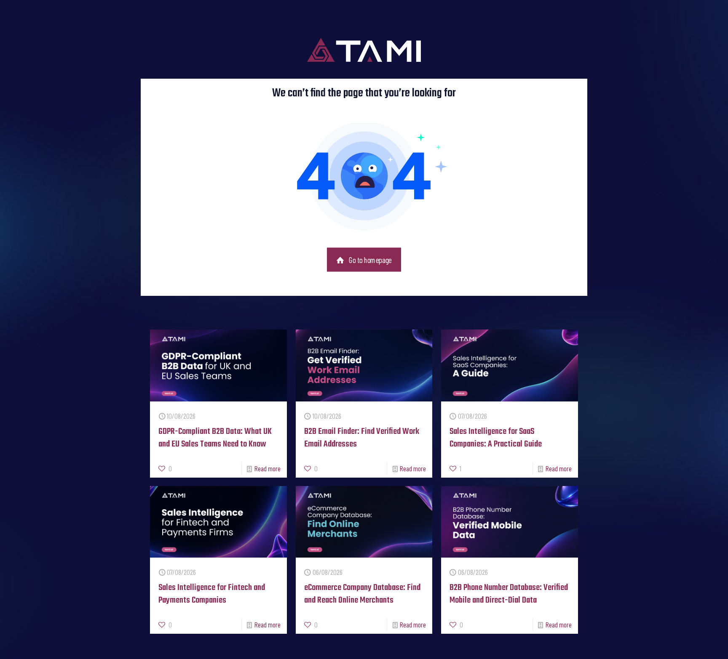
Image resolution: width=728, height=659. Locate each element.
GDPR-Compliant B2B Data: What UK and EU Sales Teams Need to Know (215, 438)
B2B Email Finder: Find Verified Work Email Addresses (361, 438)
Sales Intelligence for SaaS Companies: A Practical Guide (496, 438)
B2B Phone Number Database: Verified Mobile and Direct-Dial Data (509, 594)
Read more (267, 468)
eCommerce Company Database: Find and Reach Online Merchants (362, 594)
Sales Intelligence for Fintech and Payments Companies (211, 594)
